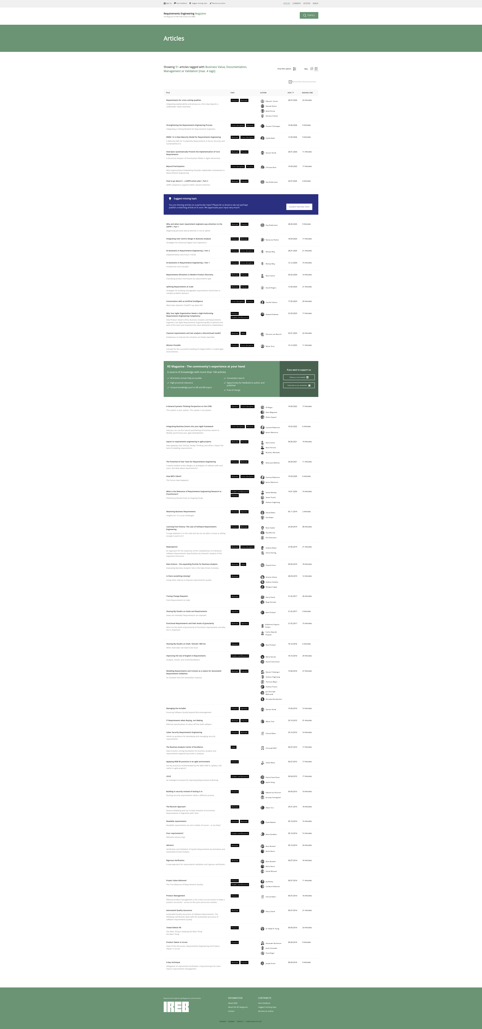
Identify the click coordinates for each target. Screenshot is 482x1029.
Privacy (240, 1021)
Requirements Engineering (185, 15)
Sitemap (222, 1021)
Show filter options (285, 69)
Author (263, 93)
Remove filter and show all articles (304, 82)
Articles (286, 3)
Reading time (307, 93)
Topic (232, 93)
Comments (296, 3)
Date (290, 93)
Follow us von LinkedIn (298, 377)
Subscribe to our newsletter (298, 385)
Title (168, 93)
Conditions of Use (254, 1021)
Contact (231, 1011)
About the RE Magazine (238, 1007)
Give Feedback (264, 1003)
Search (315, 3)
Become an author (266, 1011)
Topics (311, 15)
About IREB (232, 1003)
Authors (306, 3)
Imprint (231, 1021)
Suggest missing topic (299, 207)
